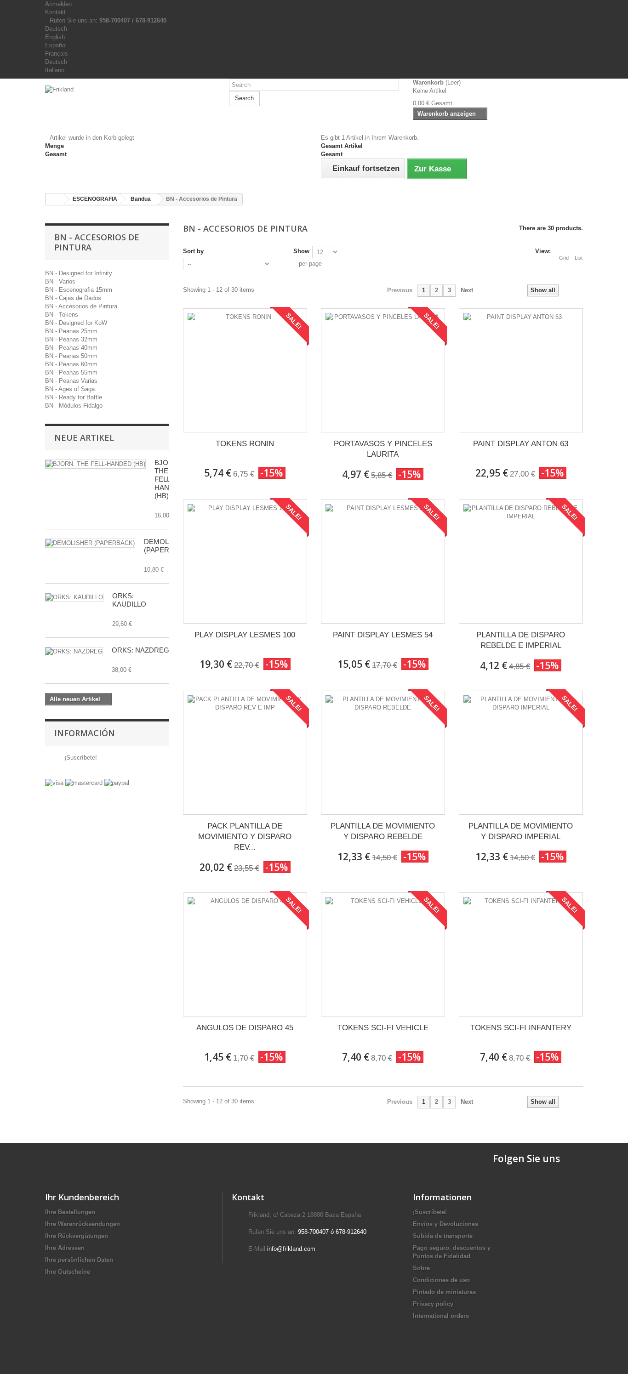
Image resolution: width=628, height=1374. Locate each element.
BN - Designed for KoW (76, 322)
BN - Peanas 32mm (71, 339)
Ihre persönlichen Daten (79, 1259)
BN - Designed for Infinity (78, 273)
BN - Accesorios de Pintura (81, 306)
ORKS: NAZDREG (140, 650)
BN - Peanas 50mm (71, 355)
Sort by (193, 251)
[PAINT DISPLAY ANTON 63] (520, 370)
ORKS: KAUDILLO (129, 600)
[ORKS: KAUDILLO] (74, 597)
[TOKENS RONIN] (245, 370)
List (578, 258)
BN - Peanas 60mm (71, 364)
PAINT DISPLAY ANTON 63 (520, 443)
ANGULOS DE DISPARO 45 (244, 1027)
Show (301, 251)
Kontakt (55, 12)
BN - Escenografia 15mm (78, 289)
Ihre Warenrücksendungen (82, 1224)
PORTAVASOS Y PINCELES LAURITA (383, 449)
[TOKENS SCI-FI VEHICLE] (382, 954)
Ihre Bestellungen (70, 1212)
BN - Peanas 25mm (71, 331)
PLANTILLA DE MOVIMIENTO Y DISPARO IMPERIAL (520, 831)
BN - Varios (60, 281)
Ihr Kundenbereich (82, 1197)
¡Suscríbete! (80, 757)
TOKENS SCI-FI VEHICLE (382, 1027)
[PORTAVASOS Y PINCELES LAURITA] (382, 370)
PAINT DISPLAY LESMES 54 (383, 634)
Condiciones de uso (441, 1280)
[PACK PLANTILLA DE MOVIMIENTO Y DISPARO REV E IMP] (245, 752)
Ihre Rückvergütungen (76, 1235)
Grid (564, 258)
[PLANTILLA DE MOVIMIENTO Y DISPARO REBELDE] (382, 752)
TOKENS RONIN (245, 443)
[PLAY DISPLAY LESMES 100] (245, 561)
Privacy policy (433, 1303)
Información (84, 732)
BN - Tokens (61, 314)
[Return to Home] (54, 199)
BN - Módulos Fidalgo (74, 405)
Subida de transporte (443, 1235)
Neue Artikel (84, 437)
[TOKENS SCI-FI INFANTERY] (520, 954)
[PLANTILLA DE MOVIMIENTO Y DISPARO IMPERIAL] (520, 752)
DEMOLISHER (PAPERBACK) (167, 546)
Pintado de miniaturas (444, 1292)
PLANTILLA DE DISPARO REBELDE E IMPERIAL (520, 640)
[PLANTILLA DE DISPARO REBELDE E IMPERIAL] (520, 561)
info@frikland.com (291, 1248)
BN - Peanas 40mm (71, 347)
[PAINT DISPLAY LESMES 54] (382, 561)
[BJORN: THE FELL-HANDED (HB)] (95, 464)
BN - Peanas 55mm (71, 372)
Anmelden (58, 3)
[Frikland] (130, 102)
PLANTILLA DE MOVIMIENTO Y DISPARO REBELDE (383, 831)
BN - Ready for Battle (73, 397)
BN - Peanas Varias (71, 380)
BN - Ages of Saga (70, 389)
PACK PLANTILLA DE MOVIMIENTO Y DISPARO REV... (244, 837)
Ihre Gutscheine (67, 1271)
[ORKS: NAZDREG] (74, 651)
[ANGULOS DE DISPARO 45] (245, 954)
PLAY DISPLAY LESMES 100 (244, 634)
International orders (441, 1315)
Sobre (421, 1268)
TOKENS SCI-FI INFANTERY (520, 1027)
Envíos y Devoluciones (445, 1224)
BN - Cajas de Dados (73, 298)
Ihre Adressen (65, 1247)
